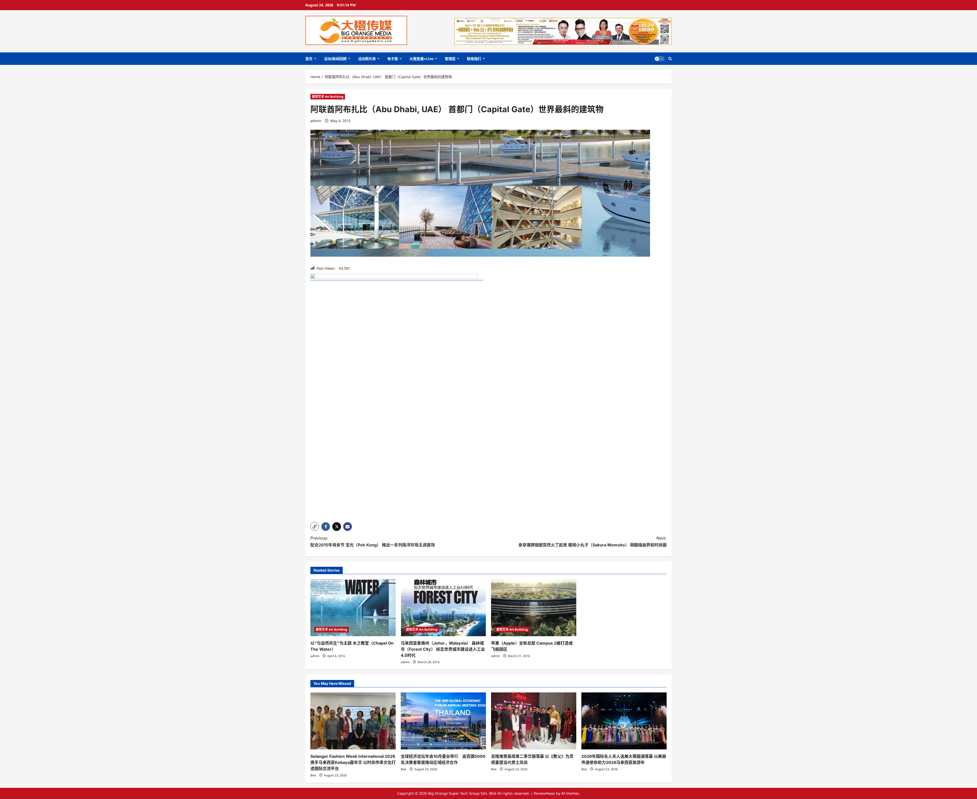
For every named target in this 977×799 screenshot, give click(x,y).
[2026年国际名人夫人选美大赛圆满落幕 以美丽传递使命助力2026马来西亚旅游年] (624, 720)
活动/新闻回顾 (335, 58)
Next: (592, 541)
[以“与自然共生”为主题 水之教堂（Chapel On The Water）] (353, 607)
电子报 (392, 58)
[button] (670, 59)
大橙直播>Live (421, 58)
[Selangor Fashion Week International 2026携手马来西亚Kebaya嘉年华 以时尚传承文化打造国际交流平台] (353, 720)
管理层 (450, 58)
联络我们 (474, 58)
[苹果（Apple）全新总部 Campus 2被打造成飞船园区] (533, 607)
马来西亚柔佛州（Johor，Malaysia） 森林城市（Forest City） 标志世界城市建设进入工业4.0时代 (443, 649)
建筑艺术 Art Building (327, 96)
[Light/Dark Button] (659, 58)
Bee (313, 775)
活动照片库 (367, 58)
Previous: (372, 541)
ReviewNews (544, 793)
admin (315, 120)
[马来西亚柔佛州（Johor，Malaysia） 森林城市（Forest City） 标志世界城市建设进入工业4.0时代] (443, 607)
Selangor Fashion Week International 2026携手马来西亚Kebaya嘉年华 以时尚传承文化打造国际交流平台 (353, 762)
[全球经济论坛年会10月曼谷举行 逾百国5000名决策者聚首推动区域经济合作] (443, 720)
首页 (308, 58)
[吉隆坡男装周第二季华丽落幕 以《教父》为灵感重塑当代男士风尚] (533, 720)
